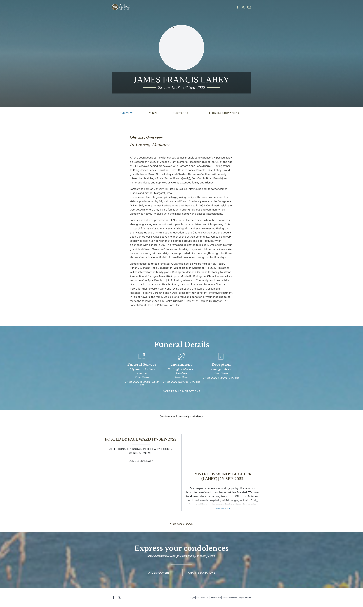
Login (192, 597)
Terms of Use (215, 597)
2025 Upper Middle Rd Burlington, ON (188, 276)
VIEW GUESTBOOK (181, 523)
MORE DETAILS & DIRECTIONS (181, 391)
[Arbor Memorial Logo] (121, 7)
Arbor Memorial (202, 597)
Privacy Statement (229, 597)
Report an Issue (245, 597)
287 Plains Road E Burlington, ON (158, 267)
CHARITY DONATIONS (201, 572)
